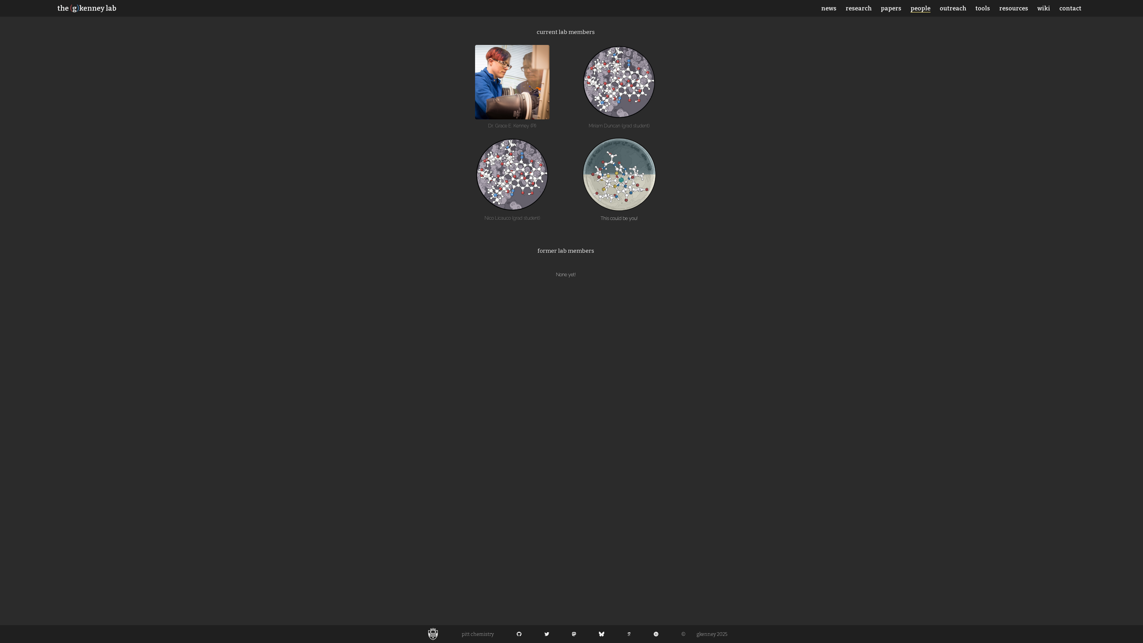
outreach (953, 8)
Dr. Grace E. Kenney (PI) (512, 126)
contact (1070, 8)
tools (982, 8)
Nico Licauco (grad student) (512, 218)
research (859, 8)
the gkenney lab (86, 8)
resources (1013, 8)
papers (891, 8)
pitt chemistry (478, 634)
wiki (1043, 8)
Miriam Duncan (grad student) (619, 126)
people (920, 8)
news (828, 8)
